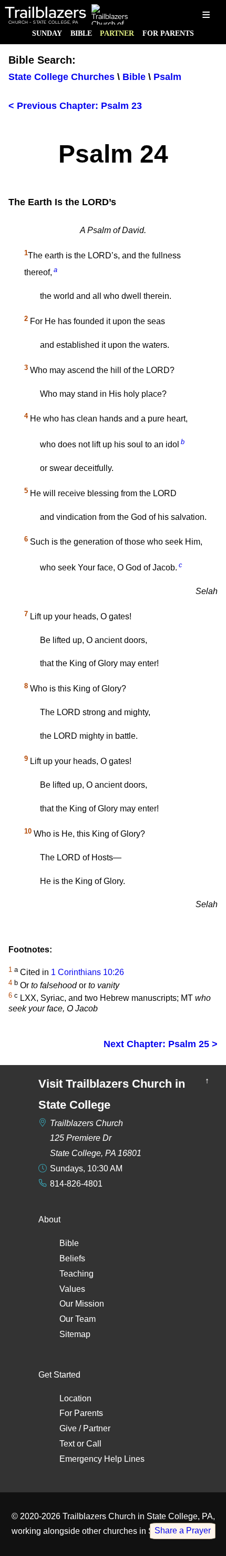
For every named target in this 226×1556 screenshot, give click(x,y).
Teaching (76, 1273)
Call (93, 1443)
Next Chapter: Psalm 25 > (161, 1044)
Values (72, 1288)
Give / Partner (84, 1428)
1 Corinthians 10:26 (87, 972)
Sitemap (74, 1334)
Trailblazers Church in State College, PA (138, 1516)
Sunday (47, 33)
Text (67, 1443)
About (49, 1219)
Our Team (77, 1318)
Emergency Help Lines (102, 1458)
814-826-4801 (76, 1183)
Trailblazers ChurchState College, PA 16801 (95, 1138)
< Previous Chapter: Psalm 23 (75, 106)
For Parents (168, 33)
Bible (81, 33)
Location (75, 1398)
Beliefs (72, 1258)
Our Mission (81, 1303)
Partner (117, 33)
